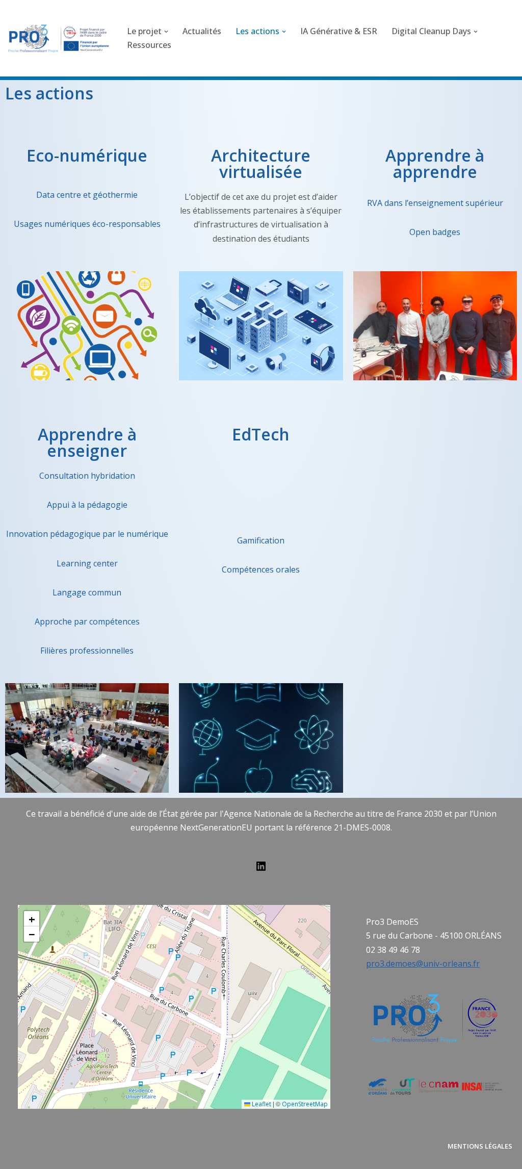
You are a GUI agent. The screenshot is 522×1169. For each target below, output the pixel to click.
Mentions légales (480, 1146)
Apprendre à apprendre (434, 163)
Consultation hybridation (87, 475)
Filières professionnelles (87, 650)
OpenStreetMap (305, 1104)
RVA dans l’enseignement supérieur (435, 203)
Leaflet (260, 1104)
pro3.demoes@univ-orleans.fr (423, 963)
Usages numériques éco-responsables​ (87, 223)
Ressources (149, 44)
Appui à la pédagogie (87, 504)
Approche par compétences (87, 621)
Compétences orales (261, 569)
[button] (166, 32)
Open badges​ (434, 232)
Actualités (201, 31)
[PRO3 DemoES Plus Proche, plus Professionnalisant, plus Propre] (59, 38)
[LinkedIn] (261, 869)
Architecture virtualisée (260, 163)
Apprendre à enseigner (87, 442)
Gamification (260, 540)
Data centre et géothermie (87, 194)
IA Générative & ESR (338, 31)
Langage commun (87, 592)
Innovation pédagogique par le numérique (87, 533)
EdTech (261, 434)
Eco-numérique (87, 155)
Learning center (87, 563)
